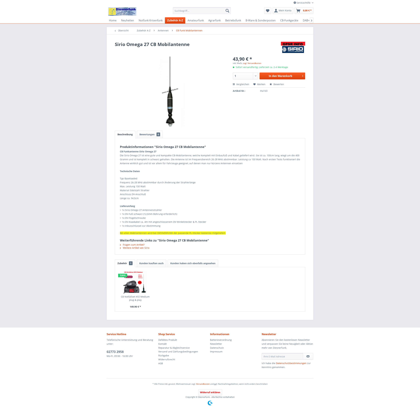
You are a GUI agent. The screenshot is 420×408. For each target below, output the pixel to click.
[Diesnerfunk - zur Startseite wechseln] (122, 11)
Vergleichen (242, 84)
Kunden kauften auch (151, 263)
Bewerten (278, 84)
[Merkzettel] (267, 10)
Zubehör (124, 263)
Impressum (216, 351)
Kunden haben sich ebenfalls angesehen (192, 263)
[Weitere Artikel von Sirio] (293, 47)
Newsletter (216, 343)
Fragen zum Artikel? (133, 244)
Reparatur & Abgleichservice (174, 347)
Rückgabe (163, 355)
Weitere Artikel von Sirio (135, 247)
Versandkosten (203, 384)
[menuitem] (202, 10)
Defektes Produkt (167, 339)
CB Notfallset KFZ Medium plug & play (135, 298)
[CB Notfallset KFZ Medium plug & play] (135, 281)
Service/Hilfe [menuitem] (303, 2)
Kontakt (162, 343)
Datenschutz (217, 347)
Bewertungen (149, 134)
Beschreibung (125, 134)
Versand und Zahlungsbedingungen (178, 351)
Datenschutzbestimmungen (291, 363)
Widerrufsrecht (166, 359)
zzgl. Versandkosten (252, 63)
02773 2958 (115, 352)
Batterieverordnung (221, 339)
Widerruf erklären (210, 392)
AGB (160, 363)
